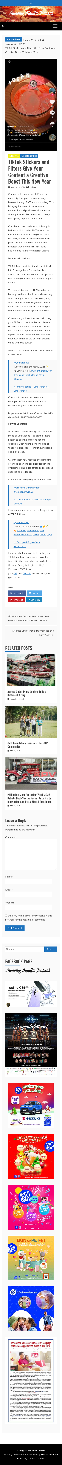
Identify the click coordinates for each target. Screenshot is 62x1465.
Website (9, 902)
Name (9, 876)
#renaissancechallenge (26, 374)
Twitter (35, 593)
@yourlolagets (21, 362)
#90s (29, 534)
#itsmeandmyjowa (24, 491)
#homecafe (20, 534)
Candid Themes (36, 1458)
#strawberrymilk (35, 530)
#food (43, 534)
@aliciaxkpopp (21, 522)
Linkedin (35, 599)
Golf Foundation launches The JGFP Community (28, 744)
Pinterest (17, 599)
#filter (36, 534)
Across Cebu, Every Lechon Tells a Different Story (27, 693)
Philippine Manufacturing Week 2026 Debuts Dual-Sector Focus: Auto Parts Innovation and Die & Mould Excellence (30, 798)
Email (9, 889)
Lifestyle (14, 155)
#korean (21, 530)
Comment (11, 837)
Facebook (17, 593)
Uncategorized (29, 155)
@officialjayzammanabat (27, 487)
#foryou (18, 378)
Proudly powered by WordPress (21, 1454)
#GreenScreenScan (41, 370)
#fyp (41, 374)
